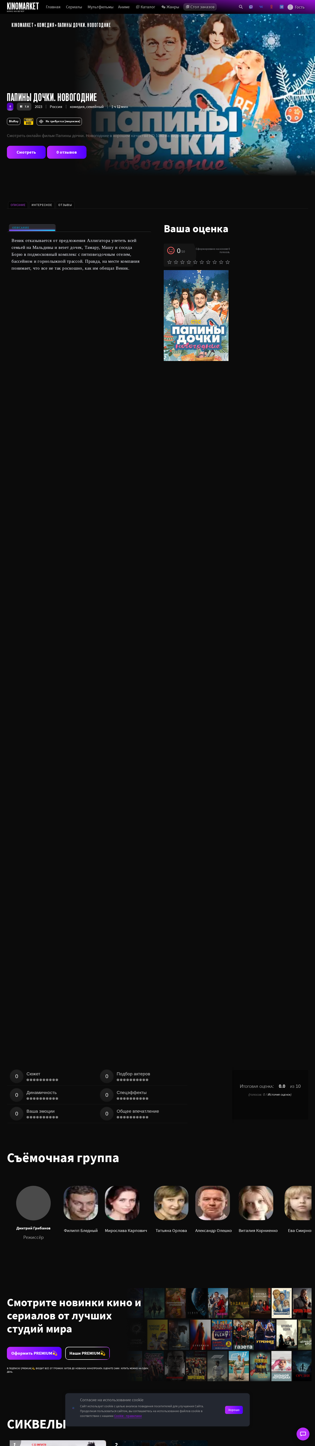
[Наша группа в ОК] (271, 7)
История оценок (279, 1094)
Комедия (45, 24)
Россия (56, 106)
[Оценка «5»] (195, 262)
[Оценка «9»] (221, 262)
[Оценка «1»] (169, 262)
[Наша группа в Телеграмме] (281, 7)
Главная (53, 6)
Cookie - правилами (128, 1416)
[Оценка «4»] (189, 262)
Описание (21, 228)
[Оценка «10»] (227, 262)
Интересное (42, 205)
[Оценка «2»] (176, 262)
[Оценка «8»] (214, 262)
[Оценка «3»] (182, 262)
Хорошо (234, 1410)
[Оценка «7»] (208, 262)
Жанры (172, 6)
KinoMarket (23, 24)
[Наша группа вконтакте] (261, 7)
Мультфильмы (100, 6)
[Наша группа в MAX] (251, 7)
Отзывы (65, 205)
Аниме (124, 6)
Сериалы (74, 6)
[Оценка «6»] (201, 262)
